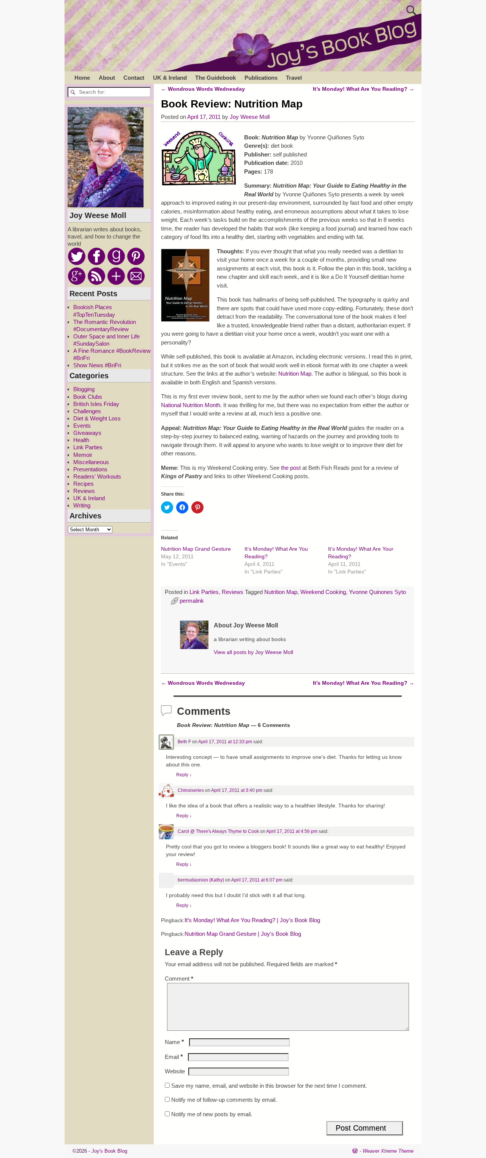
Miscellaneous (91, 462)
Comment (179, 978)
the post (291, 467)
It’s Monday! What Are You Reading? (363, 89)
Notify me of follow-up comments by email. (224, 1099)
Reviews (232, 592)
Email (174, 1057)
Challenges (87, 411)
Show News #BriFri (97, 365)
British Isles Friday (96, 404)
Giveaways (87, 433)
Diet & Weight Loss (97, 418)
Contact (133, 77)
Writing (81, 505)
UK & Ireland (170, 77)
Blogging (84, 389)
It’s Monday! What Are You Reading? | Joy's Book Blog (252, 920)
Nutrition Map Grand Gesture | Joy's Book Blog (243, 934)
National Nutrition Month (190, 405)
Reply (184, 774)
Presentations (90, 469)
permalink (192, 600)
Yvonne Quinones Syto (377, 592)
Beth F (184, 741)
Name (174, 1042)
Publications (261, 77)
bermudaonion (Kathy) (201, 880)
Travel (294, 77)
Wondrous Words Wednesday (203, 89)
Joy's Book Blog (109, 1151)
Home (82, 77)
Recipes (83, 483)
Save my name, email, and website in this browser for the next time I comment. (269, 1085)
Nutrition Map (294, 373)
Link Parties (204, 592)
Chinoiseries (191, 790)
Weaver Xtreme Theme (388, 1151)
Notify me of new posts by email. (211, 1114)
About (107, 77)
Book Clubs (87, 396)
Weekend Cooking (323, 592)
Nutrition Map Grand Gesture (196, 549)
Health (81, 440)
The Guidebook (215, 77)
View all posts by (253, 652)
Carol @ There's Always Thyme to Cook (218, 831)
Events (82, 425)
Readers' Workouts (97, 476)
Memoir (82, 455)
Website (175, 1071)
